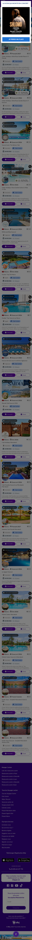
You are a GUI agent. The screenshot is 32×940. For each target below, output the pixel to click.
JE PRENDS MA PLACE (16, 39)
